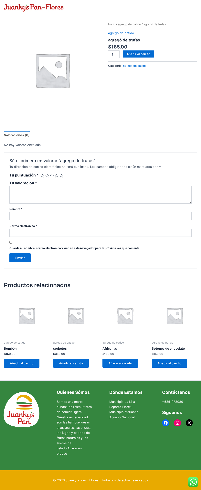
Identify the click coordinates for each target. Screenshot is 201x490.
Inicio (111, 24)
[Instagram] (177, 422)
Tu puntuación (24, 175)
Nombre (15, 209)
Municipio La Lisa (122, 402)
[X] (189, 422)
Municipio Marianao (123, 412)
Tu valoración (23, 183)
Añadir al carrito (138, 54)
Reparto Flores (120, 407)
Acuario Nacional (122, 417)
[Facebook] (165, 422)
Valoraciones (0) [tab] (17, 135)
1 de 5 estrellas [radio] (42, 175)
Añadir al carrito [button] (22, 363)
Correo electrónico (23, 226)
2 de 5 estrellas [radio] (47, 175)
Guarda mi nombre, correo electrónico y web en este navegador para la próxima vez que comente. (74, 248)
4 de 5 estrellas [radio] (56, 175)
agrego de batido (129, 24)
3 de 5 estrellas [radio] (52, 175)
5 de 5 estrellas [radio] (61, 175)
